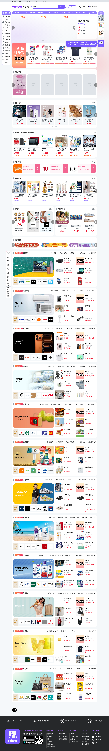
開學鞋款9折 (48, 480)
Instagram (98, 739)
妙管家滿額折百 (66, 555)
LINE (96, 742)
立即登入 (81, 23)
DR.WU (84, 517)
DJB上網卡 (69, 328)
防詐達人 (82, 253)
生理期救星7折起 (91, 555)
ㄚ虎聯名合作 (74, 741)
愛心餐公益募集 (55, 404)
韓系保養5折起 (62, 517)
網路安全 (50, 736)
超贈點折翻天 (63, 734)
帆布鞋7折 (92, 480)
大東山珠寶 (74, 631)
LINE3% (51, 669)
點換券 (17, 13)
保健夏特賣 (50, 442)
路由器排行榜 (92, 253)
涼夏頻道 (55, 13)
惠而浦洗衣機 (54, 291)
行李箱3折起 (92, 593)
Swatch (82, 631)
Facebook (98, 737)
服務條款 (50, 741)
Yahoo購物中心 (21, 7)
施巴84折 (93, 517)
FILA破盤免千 (82, 480)
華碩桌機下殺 (63, 253)
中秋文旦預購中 (68, 404)
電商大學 (84, 734)
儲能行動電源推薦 (80, 328)
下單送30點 (60, 669)
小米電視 (73, 291)
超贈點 (93, 13)
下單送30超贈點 (91, 669)
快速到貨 (40, 13)
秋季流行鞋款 (71, 593)
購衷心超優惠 (63, 736)
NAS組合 (53, 253)
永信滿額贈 (59, 442)
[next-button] (95, 245)
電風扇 (81, 291)
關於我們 (50, 734)
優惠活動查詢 (63, 739)
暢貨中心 (32, 13)
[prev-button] (13, 245)
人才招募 (73, 739)
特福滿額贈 (61, 366)
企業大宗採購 (74, 736)
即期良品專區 (44, 404)
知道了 (92, 43)
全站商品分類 (86, 744)
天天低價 (47, 13)
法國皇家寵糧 (92, 404)
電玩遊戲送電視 (91, 291)
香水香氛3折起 (74, 517)
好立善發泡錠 (81, 442)
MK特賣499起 (63, 631)
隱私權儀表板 (51, 746)
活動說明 (93, 132)
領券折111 (51, 593)
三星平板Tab (49, 328)
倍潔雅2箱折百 (54, 555)
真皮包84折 (81, 593)
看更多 (101, 38)
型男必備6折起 (51, 631)
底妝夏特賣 (52, 517)
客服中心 (73, 734)
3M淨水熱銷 (92, 366)
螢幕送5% (73, 253)
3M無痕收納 (81, 366)
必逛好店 (63, 13)
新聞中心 (98, 734)
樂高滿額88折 (43, 555)
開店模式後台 (86, 739)
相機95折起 (92, 328)
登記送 (25, 13)
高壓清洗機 (51, 366)
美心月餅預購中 (80, 404)
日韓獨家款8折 (60, 480)
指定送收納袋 (71, 366)
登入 (72, 6)
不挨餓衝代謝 (70, 442)
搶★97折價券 (78, 555)
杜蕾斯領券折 (92, 442)
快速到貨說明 (86, 741)
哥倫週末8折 (71, 480)
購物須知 (50, 744)
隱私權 (49, 739)
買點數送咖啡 (92, 631)
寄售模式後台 (86, 736)
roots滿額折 (60, 593)
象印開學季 (65, 291)
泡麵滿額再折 (79, 669)
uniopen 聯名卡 (82, 13)
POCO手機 (59, 328)
